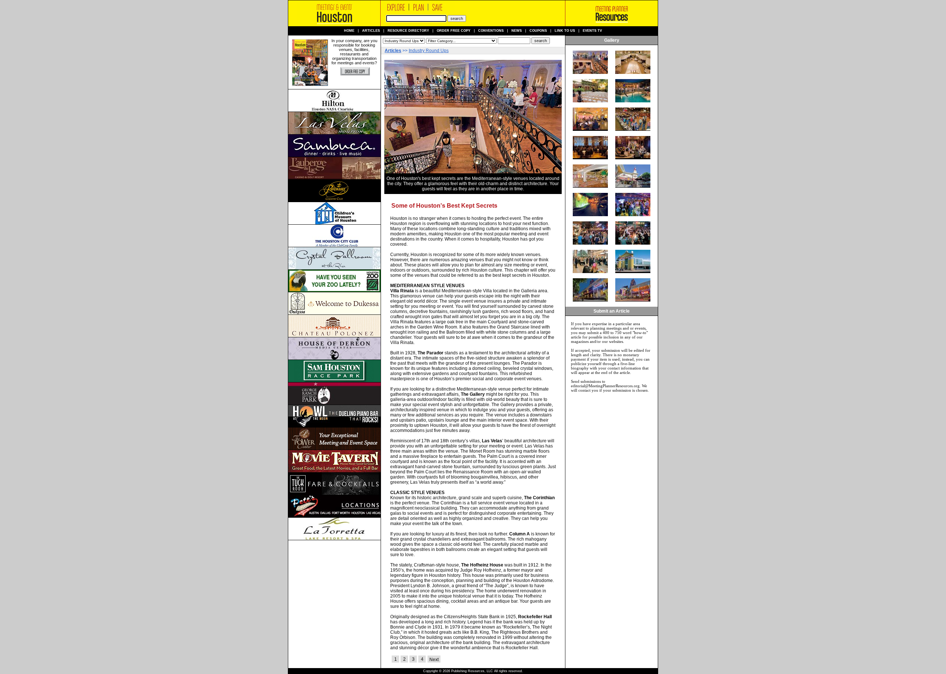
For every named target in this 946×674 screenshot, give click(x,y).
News (516, 31)
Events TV (592, 31)
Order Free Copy (453, 31)
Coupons (538, 31)
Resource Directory (408, 31)
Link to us (565, 31)
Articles (371, 31)
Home (349, 31)
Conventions (491, 31)
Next (434, 659)
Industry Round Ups (429, 50)
